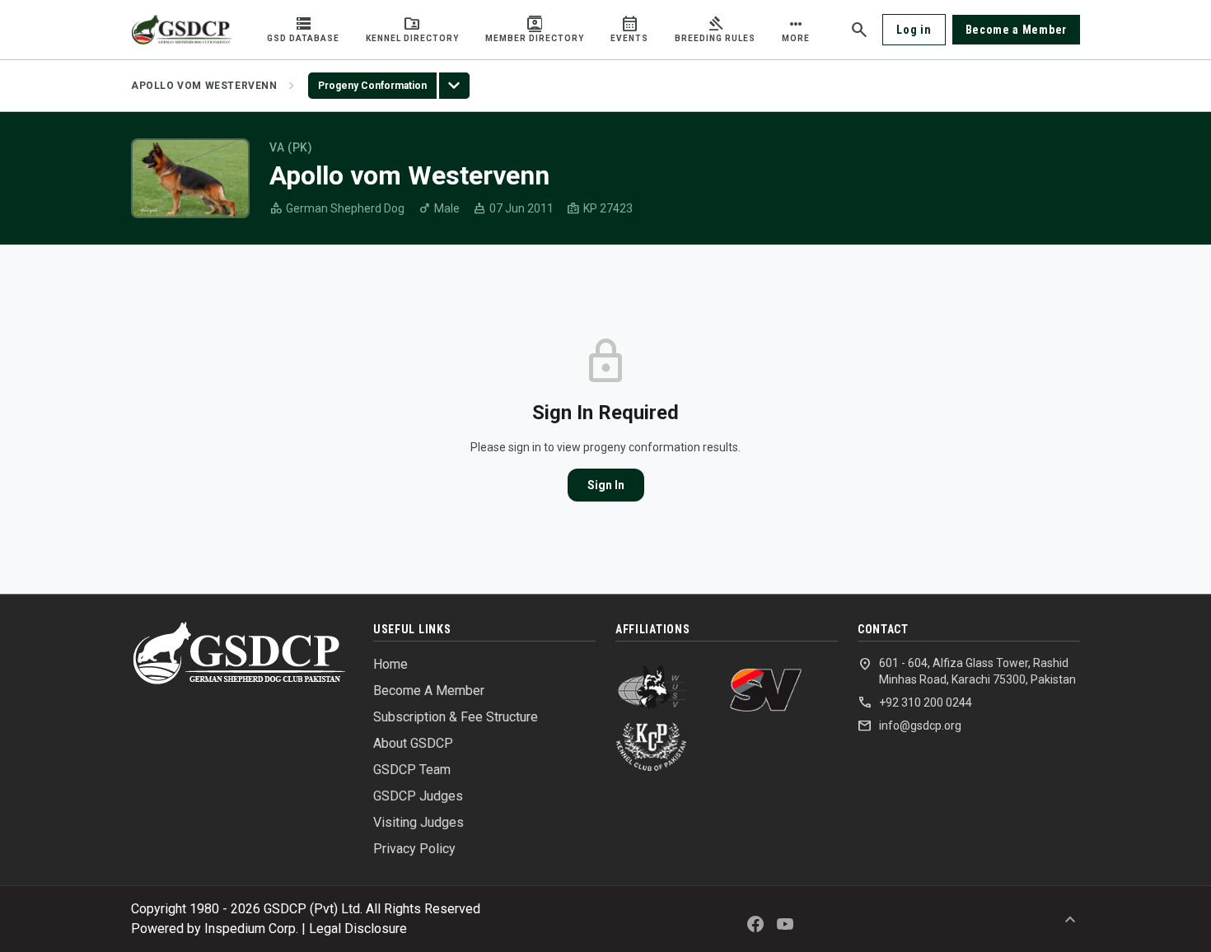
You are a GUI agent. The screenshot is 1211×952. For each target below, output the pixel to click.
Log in (913, 29)
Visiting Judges (418, 822)
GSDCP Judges (418, 796)
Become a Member (1017, 29)
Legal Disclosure (358, 928)
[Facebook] (755, 924)
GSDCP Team (412, 769)
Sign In (605, 485)
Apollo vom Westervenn (204, 85)
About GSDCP (413, 743)
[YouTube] (785, 924)
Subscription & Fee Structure (455, 717)
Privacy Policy (414, 848)
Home (390, 664)
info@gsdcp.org (909, 725)
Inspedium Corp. (251, 928)
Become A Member (428, 690)
